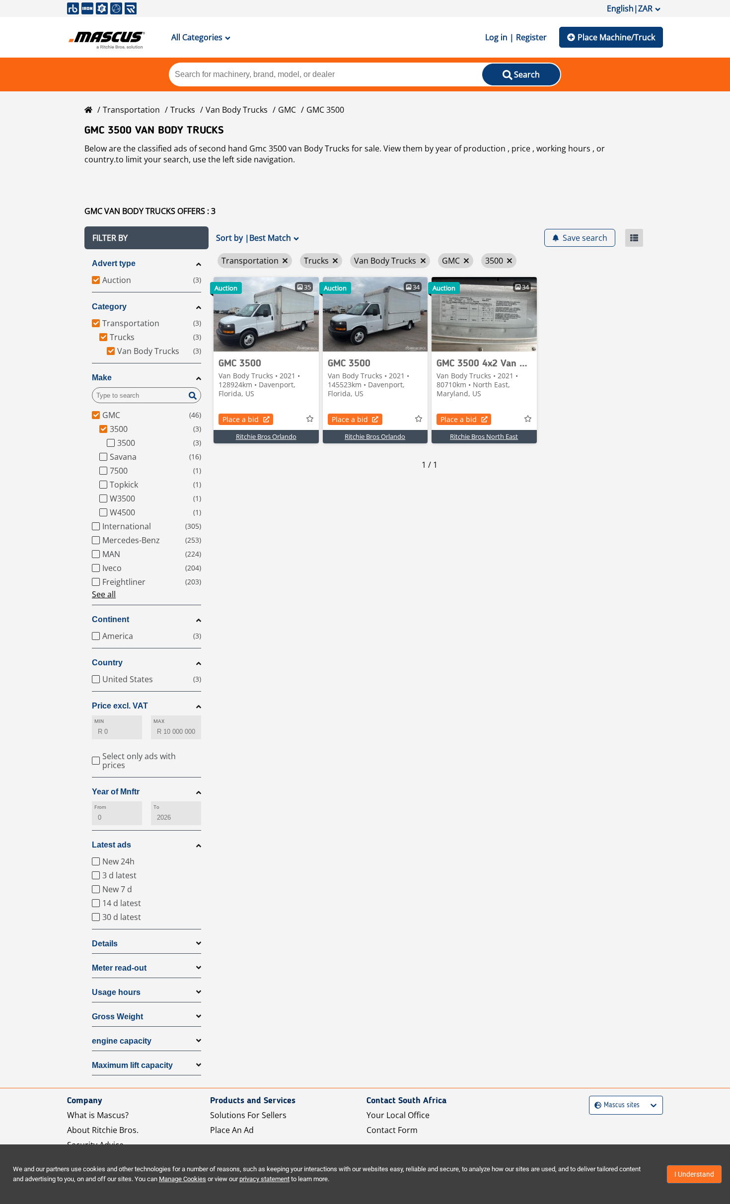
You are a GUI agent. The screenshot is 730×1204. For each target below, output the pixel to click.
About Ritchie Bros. (103, 1130)
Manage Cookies (182, 1179)
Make (102, 377)
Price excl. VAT (120, 706)
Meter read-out (119, 968)
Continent (110, 619)
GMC (287, 109)
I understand (694, 1174)
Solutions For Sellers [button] (248, 1115)
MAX (158, 721)
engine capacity (121, 1041)
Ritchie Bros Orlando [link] (266, 436)
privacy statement (264, 1179)
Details (105, 943)
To (156, 807)
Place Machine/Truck (616, 37)
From (100, 807)
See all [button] (104, 594)
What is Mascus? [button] (98, 1115)
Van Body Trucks (237, 109)
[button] (146, 237)
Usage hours (116, 992)
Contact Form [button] (392, 1130)
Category (109, 306)
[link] (266, 314)
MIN (99, 721)
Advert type (114, 263)
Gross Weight (117, 1016)
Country (107, 662)
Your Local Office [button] (398, 1115)
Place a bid (240, 419)
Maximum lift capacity (132, 1065)
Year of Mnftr (116, 791)
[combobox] (595, 1105)
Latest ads (111, 845)
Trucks (182, 109)
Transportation (131, 109)
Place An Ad (232, 1130)
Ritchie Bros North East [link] (484, 436)
